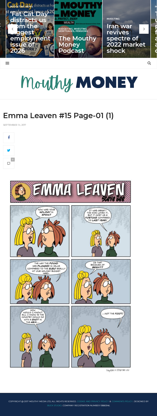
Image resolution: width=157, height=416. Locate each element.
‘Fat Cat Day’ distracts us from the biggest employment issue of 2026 (30, 32)
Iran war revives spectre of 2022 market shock (126, 38)
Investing (80, 29)
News (29, 7)
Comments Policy (122, 401)
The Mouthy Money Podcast (77, 44)
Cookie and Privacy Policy (93, 401)
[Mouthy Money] (78, 84)
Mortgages (66, 31)
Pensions (82, 31)
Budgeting (17, 7)
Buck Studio (54, 405)
